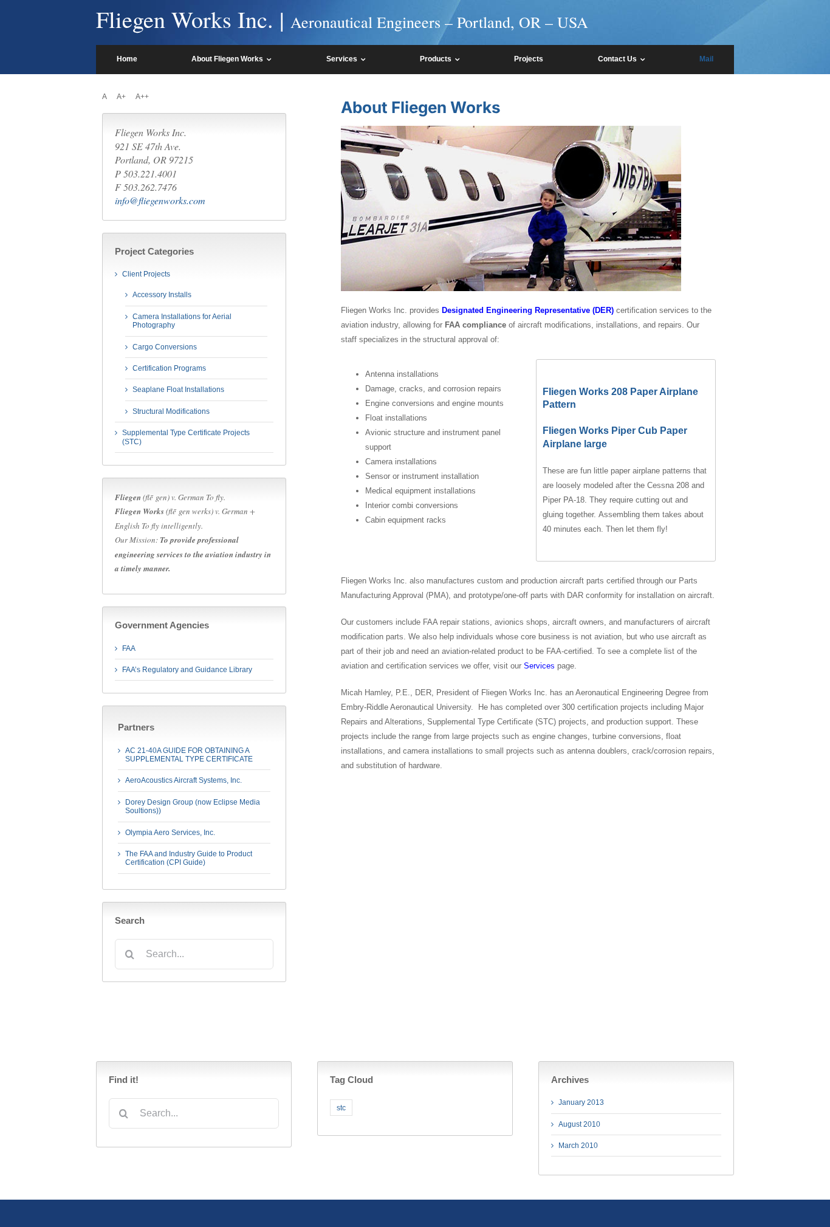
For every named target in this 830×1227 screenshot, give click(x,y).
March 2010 (578, 1145)
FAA (128, 648)
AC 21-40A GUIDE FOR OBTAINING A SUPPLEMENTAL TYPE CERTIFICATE (189, 754)
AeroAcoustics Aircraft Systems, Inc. (183, 780)
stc (341, 1108)
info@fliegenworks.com (160, 200)
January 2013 (581, 1102)
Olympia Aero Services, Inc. (170, 832)
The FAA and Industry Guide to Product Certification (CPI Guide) (188, 858)
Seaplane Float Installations (178, 389)
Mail (706, 59)
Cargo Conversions (164, 347)
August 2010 (579, 1124)
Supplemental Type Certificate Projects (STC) (186, 436)
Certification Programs (169, 368)
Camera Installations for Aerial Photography (182, 320)
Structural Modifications (171, 411)
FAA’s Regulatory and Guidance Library (187, 669)
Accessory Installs (161, 294)
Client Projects (146, 274)
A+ (121, 96)
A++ (142, 96)
